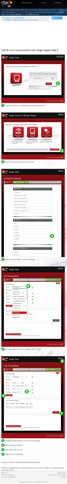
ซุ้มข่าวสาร (4, 473)
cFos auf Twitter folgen (58, 475)
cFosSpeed (5, 10)
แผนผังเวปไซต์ (61, 473)
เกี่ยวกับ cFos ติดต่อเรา (8, 475)
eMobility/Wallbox (27, 3)
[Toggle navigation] (3, 6)
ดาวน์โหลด (57, 3)
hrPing (43, 3)
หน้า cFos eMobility (23, 12)
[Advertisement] (33, 36)
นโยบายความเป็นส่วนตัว (8, 477)
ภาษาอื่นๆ (63, 477)
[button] (57, 17)
